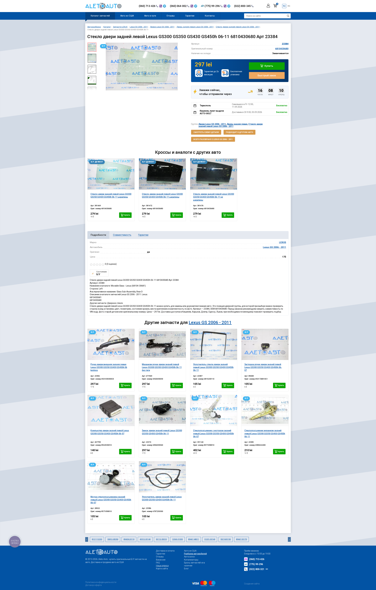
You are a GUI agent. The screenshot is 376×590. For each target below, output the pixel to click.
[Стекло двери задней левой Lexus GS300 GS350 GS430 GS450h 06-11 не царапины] (213, 174)
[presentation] (101, 66)
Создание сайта (252, 584)
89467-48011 (193, 539)
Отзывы (171, 15)
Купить (268, 65)
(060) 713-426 (147, 5)
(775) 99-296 (212, 5)
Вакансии (160, 560)
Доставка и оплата (165, 551)
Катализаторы (191, 560)
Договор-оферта (93, 585)
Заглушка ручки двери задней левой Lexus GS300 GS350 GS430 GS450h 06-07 (263, 367)
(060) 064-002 (178, 5)
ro (289, 6)
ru (284, 6)
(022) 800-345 (242, 5)
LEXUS (282, 242)
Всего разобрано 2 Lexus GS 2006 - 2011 (213, 139)
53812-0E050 (112, 539)
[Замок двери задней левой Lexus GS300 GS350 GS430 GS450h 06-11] (162, 410)
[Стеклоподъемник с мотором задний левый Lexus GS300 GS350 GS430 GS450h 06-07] (213, 410)
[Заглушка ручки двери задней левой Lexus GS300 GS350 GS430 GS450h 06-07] (264, 344)
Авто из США (127, 15)
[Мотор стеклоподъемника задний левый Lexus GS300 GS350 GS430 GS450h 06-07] (111, 476)
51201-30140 (209, 539)
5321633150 (225, 539)
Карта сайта (162, 568)
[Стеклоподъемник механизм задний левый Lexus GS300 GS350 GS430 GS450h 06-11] (264, 410)
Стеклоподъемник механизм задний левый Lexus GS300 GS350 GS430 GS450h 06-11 (264, 433)
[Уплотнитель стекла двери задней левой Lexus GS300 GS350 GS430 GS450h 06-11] (213, 344)
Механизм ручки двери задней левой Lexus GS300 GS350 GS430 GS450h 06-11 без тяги (162, 367)
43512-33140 (145, 539)
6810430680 (281, 48)
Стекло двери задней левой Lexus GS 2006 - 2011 (230, 125)
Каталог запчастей (100, 15)
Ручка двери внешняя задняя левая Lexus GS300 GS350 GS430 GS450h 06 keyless (108, 367)
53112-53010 (161, 539)
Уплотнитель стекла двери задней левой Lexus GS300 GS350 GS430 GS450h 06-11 (213, 367)
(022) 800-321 (258, 569)
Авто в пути (150, 15)
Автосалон (189, 556)
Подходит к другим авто (239, 132)
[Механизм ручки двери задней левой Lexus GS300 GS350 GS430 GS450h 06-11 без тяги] (162, 344)
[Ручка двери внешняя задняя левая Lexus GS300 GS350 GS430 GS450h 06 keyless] (111, 344)
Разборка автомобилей (195, 554)
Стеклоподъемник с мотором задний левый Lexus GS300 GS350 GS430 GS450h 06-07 (213, 433)
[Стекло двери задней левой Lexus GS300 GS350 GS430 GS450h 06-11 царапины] (111, 174)
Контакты (210, 15)
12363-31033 (177, 539)
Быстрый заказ (267, 75)
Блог (186, 568)
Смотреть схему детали (206, 132)
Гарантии (189, 15)
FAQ (158, 562)
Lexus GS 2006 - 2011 (274, 247)
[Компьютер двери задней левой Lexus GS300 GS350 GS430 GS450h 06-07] (111, 410)
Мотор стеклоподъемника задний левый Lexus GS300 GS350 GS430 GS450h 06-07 (110, 500)
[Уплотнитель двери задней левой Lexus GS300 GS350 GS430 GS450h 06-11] (162, 476)
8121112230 (97, 539)
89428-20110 (129, 539)
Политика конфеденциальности (100, 582)
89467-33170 (241, 539)
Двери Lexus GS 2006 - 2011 (212, 124)
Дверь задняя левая (237, 124)
